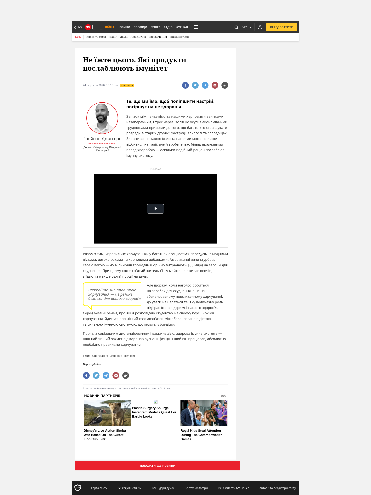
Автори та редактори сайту (278, 488)
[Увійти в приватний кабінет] (260, 27)
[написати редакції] (215, 85)
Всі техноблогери (196, 488)
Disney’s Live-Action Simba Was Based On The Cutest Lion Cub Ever (105, 435)
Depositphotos (92, 364)
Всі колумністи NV (129, 488)
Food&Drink (138, 37)
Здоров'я (116, 356)
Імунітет (129, 356)
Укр (245, 27)
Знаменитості (179, 37)
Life (78, 37)
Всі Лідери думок (163, 488)
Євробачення (158, 37)
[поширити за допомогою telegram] (205, 85)
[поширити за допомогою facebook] (185, 85)
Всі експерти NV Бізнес (233, 488)
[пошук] (236, 27)
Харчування (100, 356)
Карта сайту (99, 488)
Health (113, 37)
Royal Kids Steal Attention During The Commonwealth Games (201, 435)
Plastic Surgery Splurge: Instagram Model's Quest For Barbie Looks (154, 412)
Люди (124, 37)
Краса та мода (96, 37)
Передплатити (282, 27)
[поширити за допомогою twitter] (195, 85)
